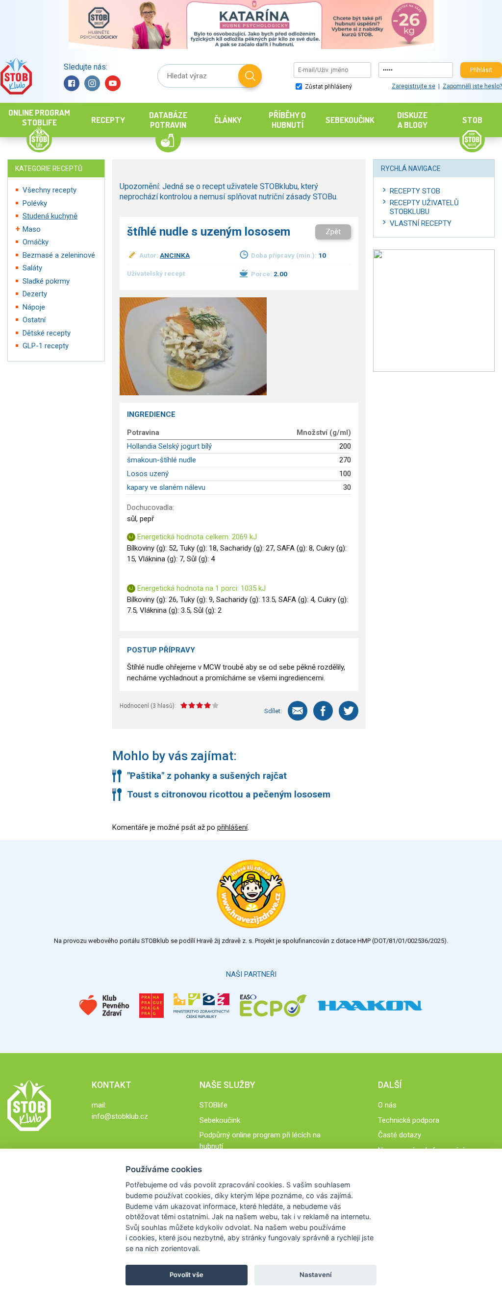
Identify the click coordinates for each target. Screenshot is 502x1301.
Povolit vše (186, 1274)
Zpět (333, 231)
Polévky (35, 203)
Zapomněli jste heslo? (472, 86)
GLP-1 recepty (46, 345)
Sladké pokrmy (46, 281)
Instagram (92, 83)
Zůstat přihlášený (327, 86)
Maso (32, 229)
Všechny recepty (49, 190)
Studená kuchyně (50, 216)
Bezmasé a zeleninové (59, 255)
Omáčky (36, 242)
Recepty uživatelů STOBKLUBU (424, 207)
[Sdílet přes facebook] (323, 711)
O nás (387, 1105)
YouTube (113, 83)
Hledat (250, 76)
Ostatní (34, 319)
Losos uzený (148, 473)
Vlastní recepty (421, 223)
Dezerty (35, 293)
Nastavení (315, 1274)
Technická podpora (408, 1120)
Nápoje (34, 307)
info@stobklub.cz (120, 1116)
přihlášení (232, 827)
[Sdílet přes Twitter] (348, 711)
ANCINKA (175, 255)
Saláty (32, 268)
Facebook (71, 83)
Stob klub (16, 76)
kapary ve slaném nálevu (166, 487)
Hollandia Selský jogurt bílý (169, 446)
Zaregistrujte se (413, 86)
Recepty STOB (415, 191)
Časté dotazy (399, 1135)
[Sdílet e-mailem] (297, 711)
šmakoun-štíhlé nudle (161, 460)
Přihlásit (481, 70)
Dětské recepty (47, 333)
